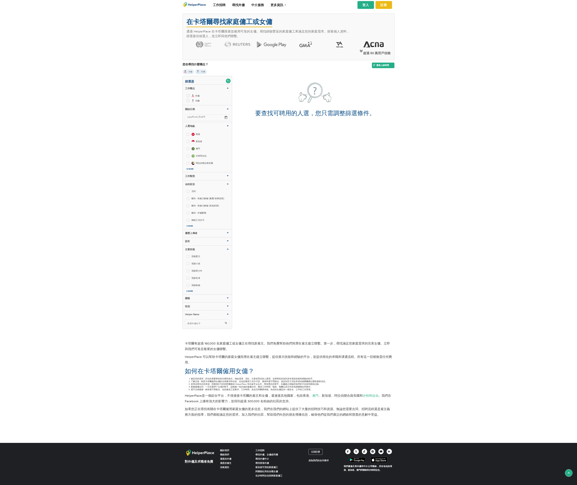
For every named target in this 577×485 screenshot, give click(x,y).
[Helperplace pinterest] (372, 451)
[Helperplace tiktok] (364, 451)
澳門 (315, 396)
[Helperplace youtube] (381, 451)
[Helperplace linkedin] (389, 451)
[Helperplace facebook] (348, 451)
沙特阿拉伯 (371, 396)
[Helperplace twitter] (356, 451)
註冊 (383, 5)
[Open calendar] (226, 117)
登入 (365, 5)
